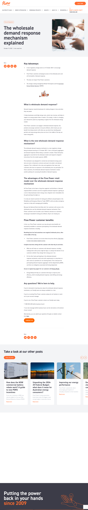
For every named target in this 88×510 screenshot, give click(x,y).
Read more (9, 401)
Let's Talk (80, 3)
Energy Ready (55, 269)
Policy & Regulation (8, 22)
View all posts (9, 357)
